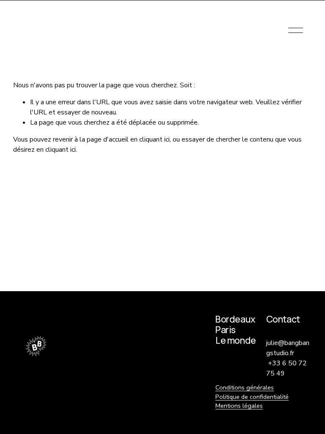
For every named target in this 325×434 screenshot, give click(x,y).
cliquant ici (154, 139)
